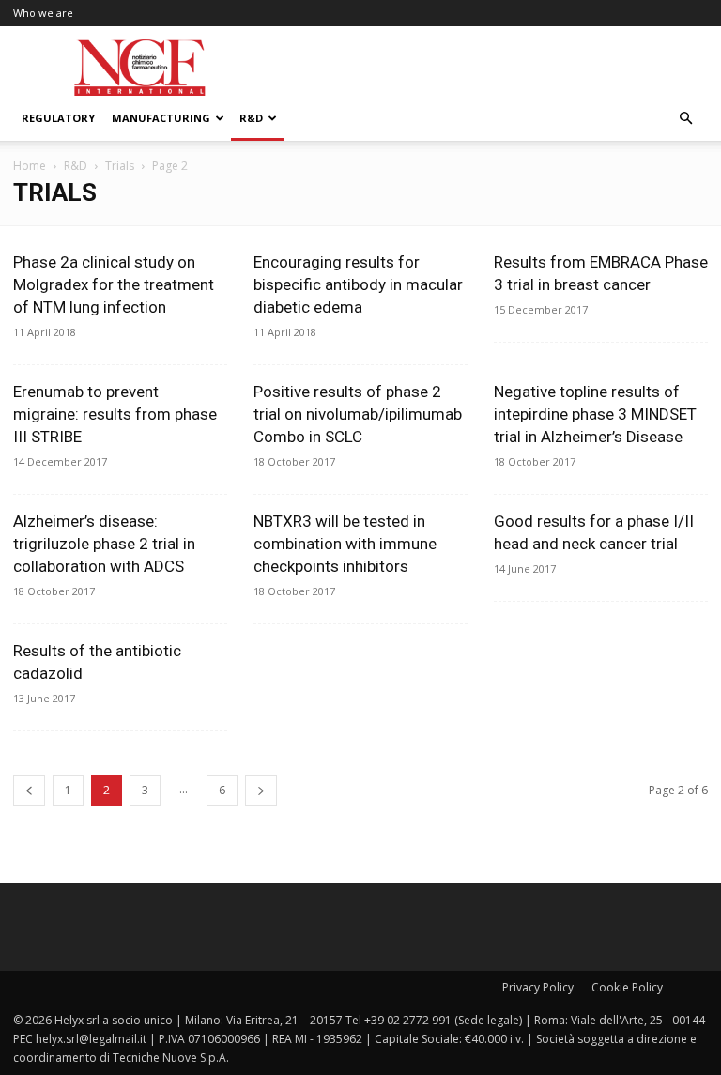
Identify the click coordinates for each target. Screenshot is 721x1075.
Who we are (43, 13)
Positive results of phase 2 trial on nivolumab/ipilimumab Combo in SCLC (357, 414)
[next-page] (261, 790)
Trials (119, 166)
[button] (685, 119)
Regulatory (58, 118)
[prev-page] (29, 790)
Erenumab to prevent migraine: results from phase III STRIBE (115, 414)
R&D (251, 118)
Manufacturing (161, 118)
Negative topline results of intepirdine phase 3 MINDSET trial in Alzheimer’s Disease (595, 414)
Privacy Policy (538, 987)
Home (29, 166)
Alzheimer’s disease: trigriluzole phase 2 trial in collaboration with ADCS (104, 544)
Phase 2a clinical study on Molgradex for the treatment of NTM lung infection (113, 284)
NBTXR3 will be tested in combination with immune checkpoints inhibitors (345, 544)
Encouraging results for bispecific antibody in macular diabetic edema (358, 284)
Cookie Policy (627, 987)
